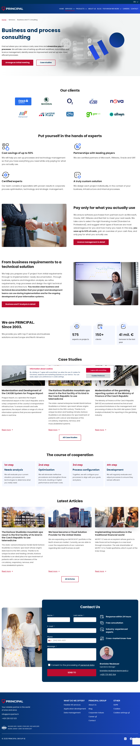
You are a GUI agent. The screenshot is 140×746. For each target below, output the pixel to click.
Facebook (131, 738)
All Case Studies (70, 437)
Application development (75, 709)
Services (68, 9)
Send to (72, 673)
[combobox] (49, 640)
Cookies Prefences (98, 375)
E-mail (50, 626)
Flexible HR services (72, 705)
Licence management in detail (91, 242)
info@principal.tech (10, 714)
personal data (87, 665)
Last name (78, 615)
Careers (126, 9)
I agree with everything (98, 370)
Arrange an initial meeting (17, 62)
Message (51, 646)
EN (135, 2)
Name (49, 615)
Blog (99, 9)
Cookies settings (120, 713)
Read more (6, 430)
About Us (92, 9)
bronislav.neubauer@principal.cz (114, 671)
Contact (134, 9)
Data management (72, 713)
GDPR (115, 705)
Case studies (46, 62)
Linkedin (125, 738)
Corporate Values (96, 713)
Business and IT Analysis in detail (20, 304)
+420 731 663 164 (108, 675)
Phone (50, 637)
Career (92, 717)
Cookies (116, 709)
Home (61, 9)
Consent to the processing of (72, 665)
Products (80, 9)
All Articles (70, 579)
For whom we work (111, 9)
